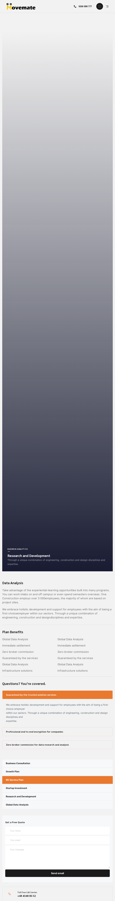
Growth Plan (12, 771)
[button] (83, 6)
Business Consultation (18, 763)
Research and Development (21, 796)
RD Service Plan (14, 779)
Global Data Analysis (17, 804)
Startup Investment (16, 788)
